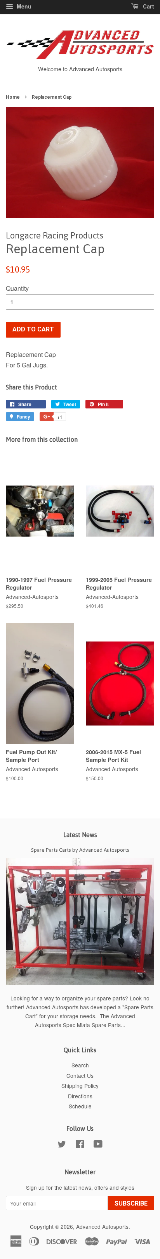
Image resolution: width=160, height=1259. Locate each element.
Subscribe (131, 1203)
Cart (148, 6)
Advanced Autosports (102, 1226)
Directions (80, 1096)
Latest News (80, 834)
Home (13, 97)
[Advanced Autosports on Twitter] (61, 1145)
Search (80, 1065)
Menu (23, 6)
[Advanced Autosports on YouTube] (98, 1145)
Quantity (17, 288)
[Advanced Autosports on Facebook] (79, 1145)
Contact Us (80, 1075)
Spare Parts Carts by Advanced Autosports (80, 850)
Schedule (80, 1106)
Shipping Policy (80, 1085)
